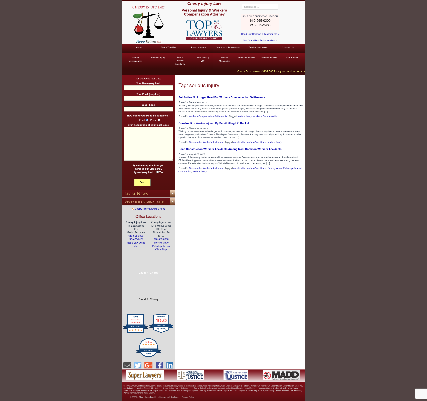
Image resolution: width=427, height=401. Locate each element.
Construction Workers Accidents (206, 142)
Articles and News (258, 47)
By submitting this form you (148, 169)
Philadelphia (289, 168)
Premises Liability (247, 57)
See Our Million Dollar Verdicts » (260, 40)
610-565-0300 (260, 20)
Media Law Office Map (136, 244)
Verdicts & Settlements (228, 47)
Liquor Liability (202, 59)
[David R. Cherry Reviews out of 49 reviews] (148, 356)
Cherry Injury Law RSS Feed (149, 208)
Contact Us (288, 47)
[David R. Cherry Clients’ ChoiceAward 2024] (135, 332)
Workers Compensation (135, 59)
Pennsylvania (275, 168)
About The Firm (169, 47)
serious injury (245, 116)
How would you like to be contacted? (148, 115)
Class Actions (291, 57)
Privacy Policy (188, 397)
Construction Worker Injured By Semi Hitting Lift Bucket (213, 123)
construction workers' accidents (249, 142)
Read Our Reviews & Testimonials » (260, 34)
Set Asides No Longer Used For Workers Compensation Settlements (221, 97)
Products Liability (269, 57)
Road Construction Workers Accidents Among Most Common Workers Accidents (230, 149)
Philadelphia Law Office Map (161, 247)
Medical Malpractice (224, 59)
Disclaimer (155, 168)
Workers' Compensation (265, 116)
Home (139, 47)
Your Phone (148, 104)
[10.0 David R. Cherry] (161, 332)
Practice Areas (198, 47)
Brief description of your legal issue (148, 124)
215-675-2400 (260, 25)
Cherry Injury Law (204, 3)
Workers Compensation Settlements (208, 116)
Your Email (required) (148, 94)
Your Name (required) (148, 83)
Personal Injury (157, 57)
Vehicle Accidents (180, 60)
